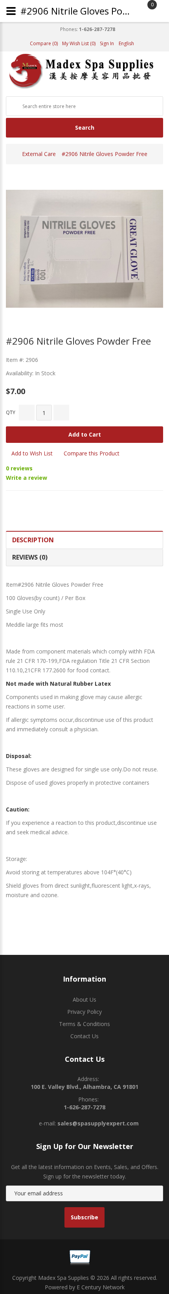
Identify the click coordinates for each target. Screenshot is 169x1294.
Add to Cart (84, 434)
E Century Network (101, 1287)
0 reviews (19, 468)
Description (33, 540)
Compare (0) (44, 43)
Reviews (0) (30, 557)
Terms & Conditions (84, 1024)
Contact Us (84, 1036)
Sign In (107, 43)
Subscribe (84, 1217)
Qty (10, 412)
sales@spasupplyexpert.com (98, 1123)
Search (84, 127)
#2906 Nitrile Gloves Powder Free (104, 154)
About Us (84, 999)
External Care (39, 154)
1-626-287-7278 (97, 29)
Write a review (26, 477)
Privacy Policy (84, 1011)
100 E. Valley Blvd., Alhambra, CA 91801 (84, 1086)
